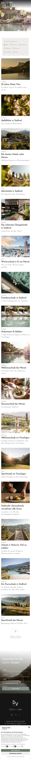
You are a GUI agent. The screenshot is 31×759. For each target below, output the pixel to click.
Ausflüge (8, 52)
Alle (7, 44)
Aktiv (16, 52)
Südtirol (14, 44)
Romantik (23, 44)
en (16, 715)
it (19, 715)
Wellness (8, 48)
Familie (17, 48)
